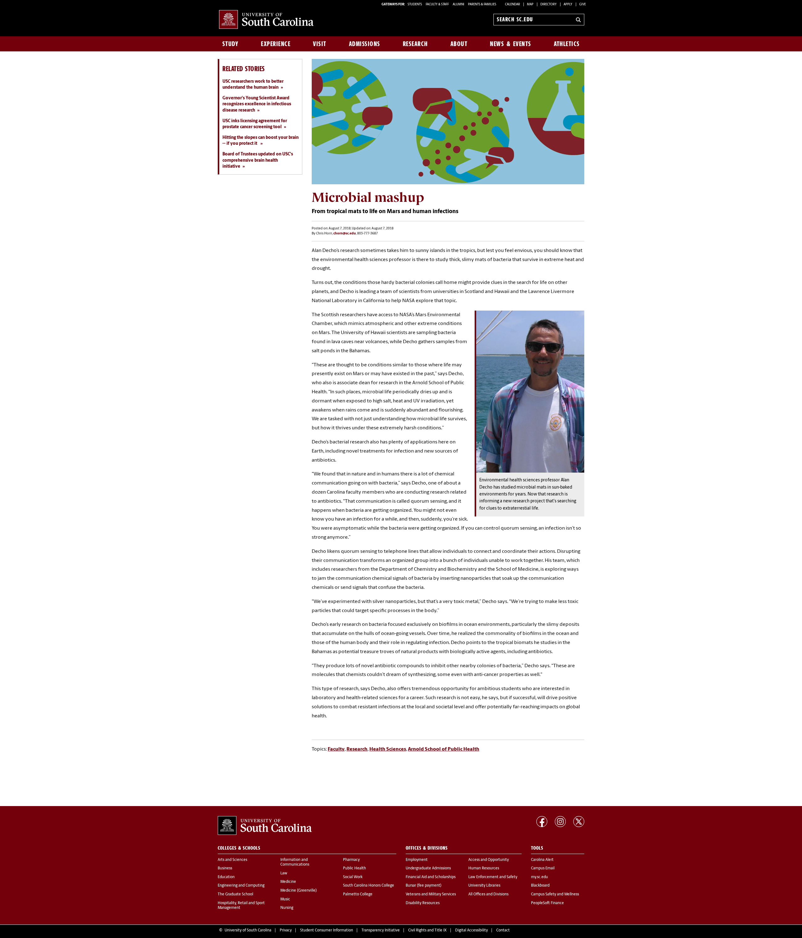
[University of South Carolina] (265, 825)
